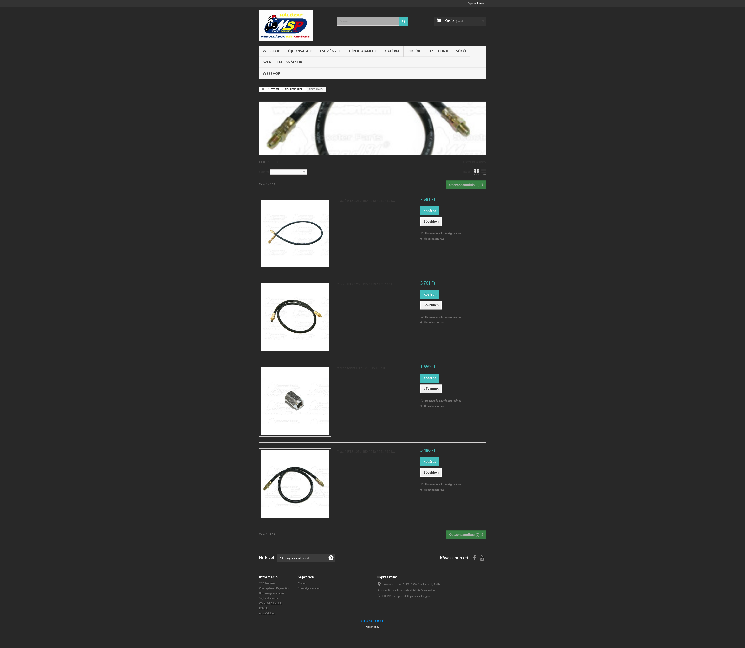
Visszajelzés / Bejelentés (274, 588)
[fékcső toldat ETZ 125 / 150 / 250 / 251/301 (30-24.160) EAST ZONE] (295, 401)
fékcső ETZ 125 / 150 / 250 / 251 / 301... (366, 201)
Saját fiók (306, 577)
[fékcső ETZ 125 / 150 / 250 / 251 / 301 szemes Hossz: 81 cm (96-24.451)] (295, 233)
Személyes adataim (309, 588)
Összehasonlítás (434, 238)
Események (330, 51)
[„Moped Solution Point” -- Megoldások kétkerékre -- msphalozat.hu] (295, 25)
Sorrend (264, 171)
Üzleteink (438, 51)
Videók (413, 51)
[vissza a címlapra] (263, 89)
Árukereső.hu (372, 627)
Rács (476, 174)
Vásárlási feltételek (270, 603)
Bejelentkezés (476, 3)
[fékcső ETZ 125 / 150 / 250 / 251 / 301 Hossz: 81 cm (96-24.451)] (295, 317)
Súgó (461, 51)
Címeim (302, 583)
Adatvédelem (267, 613)
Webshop (271, 51)
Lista (484, 174)
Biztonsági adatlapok (271, 593)
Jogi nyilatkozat (268, 598)
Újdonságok (300, 51)
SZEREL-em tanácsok (282, 62)
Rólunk (263, 608)
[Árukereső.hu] (372, 622)
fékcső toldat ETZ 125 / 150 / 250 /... (363, 368)
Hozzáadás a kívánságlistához (442, 233)
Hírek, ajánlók (363, 51)
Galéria (392, 51)
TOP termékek (267, 583)
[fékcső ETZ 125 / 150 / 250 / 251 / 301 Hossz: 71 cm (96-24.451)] (295, 484)
